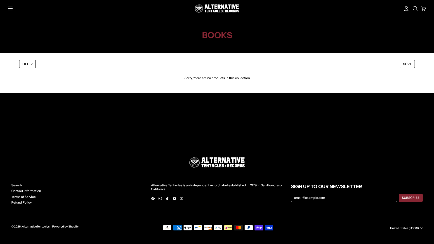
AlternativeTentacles (36, 226)
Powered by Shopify (65, 226)
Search (16, 185)
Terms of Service (23, 197)
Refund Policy (21, 202)
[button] (415, 8)
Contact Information (26, 191)
